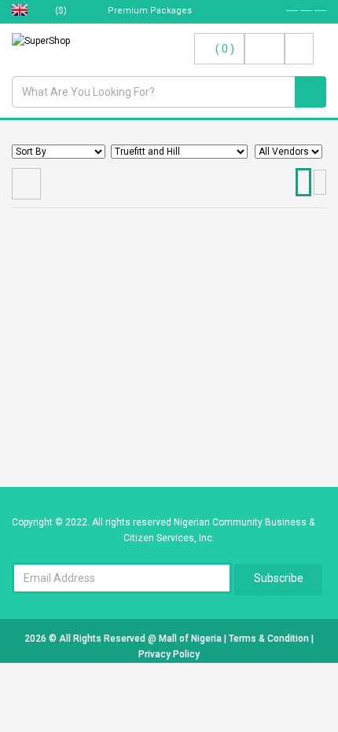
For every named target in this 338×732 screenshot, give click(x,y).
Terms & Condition (270, 638)
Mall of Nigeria (191, 638)
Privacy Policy (169, 654)
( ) (224, 48)
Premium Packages (148, 10)
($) (62, 10)
